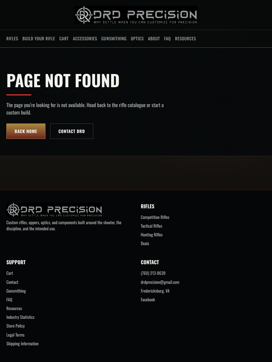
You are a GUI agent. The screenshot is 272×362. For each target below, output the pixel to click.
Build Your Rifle (39, 38)
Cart (64, 38)
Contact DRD (71, 131)
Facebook (148, 300)
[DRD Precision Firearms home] (136, 15)
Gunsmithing (114, 38)
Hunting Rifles (152, 235)
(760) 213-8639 (153, 273)
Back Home (26, 131)
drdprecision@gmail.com (160, 282)
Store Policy (15, 326)
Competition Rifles (155, 217)
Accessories (85, 38)
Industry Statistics (20, 317)
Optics (137, 38)
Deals (145, 243)
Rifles (12, 38)
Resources (185, 38)
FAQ (167, 38)
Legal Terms (15, 335)
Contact (12, 282)
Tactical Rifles (151, 226)
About (154, 38)
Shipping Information (22, 344)
